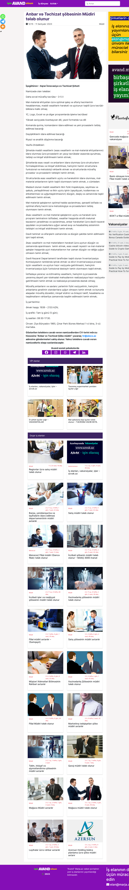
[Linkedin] (83, 352)
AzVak (53, 3)
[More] (2, 26)
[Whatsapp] (65, 352)
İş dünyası (43, 3)
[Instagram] (55, 352)
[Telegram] (74, 352)
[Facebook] (46, 352)
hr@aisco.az (89, 336)
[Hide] (1, 32)
